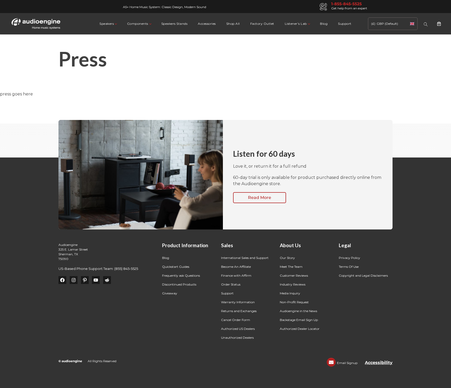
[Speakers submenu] (115, 24)
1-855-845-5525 (346, 3)
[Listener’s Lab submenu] (309, 24)
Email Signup (347, 363)
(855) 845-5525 (126, 268)
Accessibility (379, 362)
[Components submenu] (150, 24)
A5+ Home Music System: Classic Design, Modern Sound (164, 7)
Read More (259, 197)
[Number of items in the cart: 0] (439, 24)
